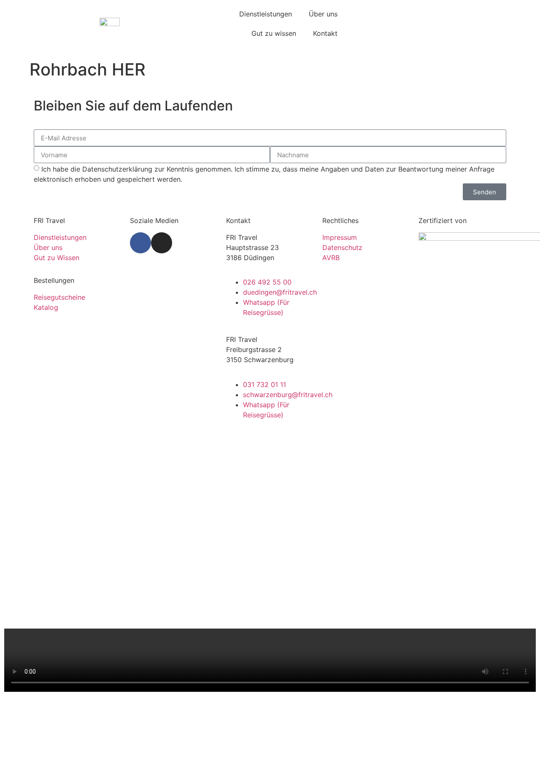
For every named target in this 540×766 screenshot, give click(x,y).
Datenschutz (342, 247)
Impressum (339, 237)
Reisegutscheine (59, 297)
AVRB (331, 257)
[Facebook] (140, 242)
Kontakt (325, 33)
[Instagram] (161, 242)
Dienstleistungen (265, 14)
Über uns (323, 14)
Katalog (46, 307)
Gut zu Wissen (56, 257)
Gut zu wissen (273, 33)
